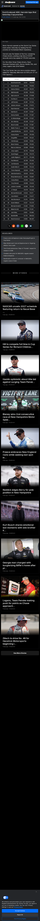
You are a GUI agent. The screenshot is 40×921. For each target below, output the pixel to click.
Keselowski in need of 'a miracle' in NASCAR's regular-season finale (18, 260)
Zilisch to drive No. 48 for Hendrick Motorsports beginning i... (16, 641)
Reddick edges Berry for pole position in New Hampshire (18, 491)
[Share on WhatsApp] (22, 225)
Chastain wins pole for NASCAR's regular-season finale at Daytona (19, 254)
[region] (20, 905)
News (22, 6)
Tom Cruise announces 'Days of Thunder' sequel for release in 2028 (20, 249)
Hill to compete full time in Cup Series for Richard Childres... (19, 345)
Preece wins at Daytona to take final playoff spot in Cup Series (19, 239)
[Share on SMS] (30, 225)
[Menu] (2, 2)
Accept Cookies (20, 910)
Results (15, 6)
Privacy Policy (18, 907)
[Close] (36, 891)
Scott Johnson (6, 17)
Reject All (20, 914)
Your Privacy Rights (20, 918)
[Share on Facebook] (17, 225)
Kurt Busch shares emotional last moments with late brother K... (19, 528)
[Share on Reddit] (13, 225)
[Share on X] (9, 225)
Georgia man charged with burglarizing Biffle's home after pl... (19, 565)
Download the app (32, 2)
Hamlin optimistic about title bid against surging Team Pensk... (19, 380)
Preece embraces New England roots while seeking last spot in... (19, 455)
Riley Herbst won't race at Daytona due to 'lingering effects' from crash (19, 244)
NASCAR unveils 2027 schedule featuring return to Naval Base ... (20, 309)
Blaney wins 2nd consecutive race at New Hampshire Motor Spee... (19, 417)
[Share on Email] (26, 225)
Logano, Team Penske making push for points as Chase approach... (19, 603)
